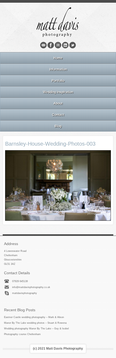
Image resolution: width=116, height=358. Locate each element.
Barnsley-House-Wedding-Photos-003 (50, 144)
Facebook (50, 45)
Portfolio (58, 80)
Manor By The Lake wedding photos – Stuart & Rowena (35, 323)
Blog (58, 125)
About (58, 103)
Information (58, 69)
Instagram (58, 45)
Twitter (72, 45)
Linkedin (65, 45)
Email (43, 45)
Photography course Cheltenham (22, 334)
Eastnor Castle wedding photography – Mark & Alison (34, 317)
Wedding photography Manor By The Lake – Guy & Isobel (36, 328)
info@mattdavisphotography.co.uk (31, 287)
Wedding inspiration (58, 91)
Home (58, 57)
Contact (58, 114)
